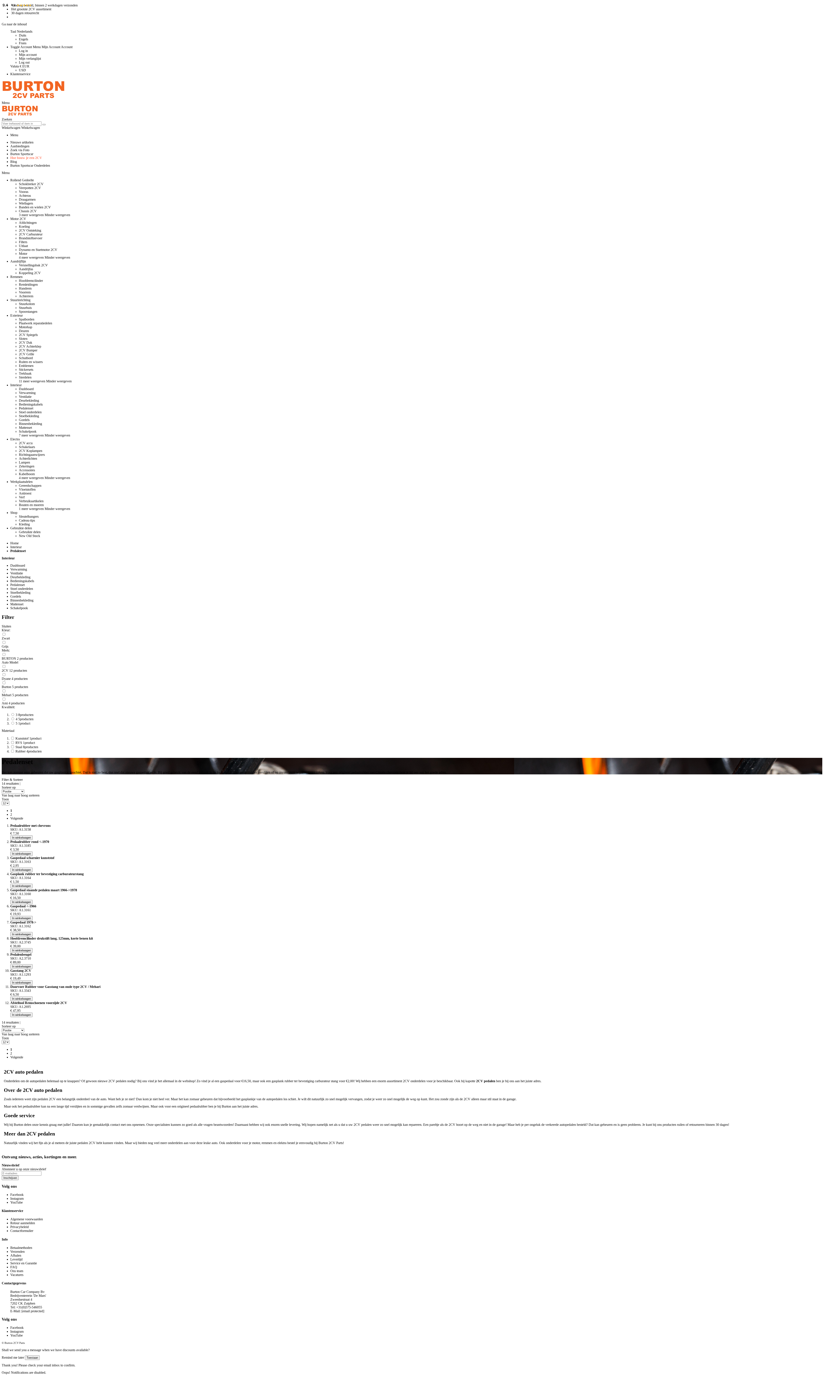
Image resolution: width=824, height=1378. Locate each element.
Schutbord (26, 358)
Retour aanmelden (22, 1223)
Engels (23, 39)
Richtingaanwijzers (32, 454)
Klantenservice (20, 74)
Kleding (24, 524)
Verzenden (17, 1251)
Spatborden (26, 319)
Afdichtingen (28, 222)
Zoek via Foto (19, 150)
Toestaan (32, 1357)
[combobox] (21, 123)
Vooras (23, 192)
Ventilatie (25, 396)
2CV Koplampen (30, 451)
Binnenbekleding (30, 424)
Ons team (16, 1271)
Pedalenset (26, 408)
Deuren (24, 331)
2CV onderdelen (414, 1081)
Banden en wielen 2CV (35, 207)
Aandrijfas (26, 269)
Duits (22, 35)
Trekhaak (25, 373)
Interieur (16, 547)
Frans (22, 43)
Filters (23, 242)
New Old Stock (29, 536)
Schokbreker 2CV (31, 184)
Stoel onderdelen (30, 412)
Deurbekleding (29, 400)
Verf (22, 497)
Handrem (25, 288)
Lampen (24, 462)
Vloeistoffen (27, 489)
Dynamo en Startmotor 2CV (38, 250)
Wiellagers (26, 203)
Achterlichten (28, 458)
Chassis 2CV (28, 211)
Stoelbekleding (29, 416)
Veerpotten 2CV (30, 188)
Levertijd (16, 1259)
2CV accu (26, 443)
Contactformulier (21, 1231)
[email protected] (32, 1311)
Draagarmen (27, 199)
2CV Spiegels (28, 335)
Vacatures (16, 1275)
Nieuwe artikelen (21, 142)
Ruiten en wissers (31, 362)
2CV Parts (336, 1143)
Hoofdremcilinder (31, 280)
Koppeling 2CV (30, 273)
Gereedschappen (30, 485)
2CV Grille (26, 354)
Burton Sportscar (21, 154)
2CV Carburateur (30, 234)
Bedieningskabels (31, 404)
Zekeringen (26, 466)
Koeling (24, 226)
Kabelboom (27, 474)
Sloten (23, 338)
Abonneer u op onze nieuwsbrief (24, 1169)
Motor (23, 253)
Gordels (24, 420)
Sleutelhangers (29, 516)
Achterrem (26, 296)
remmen (267, 1143)
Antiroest (25, 493)
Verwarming (27, 393)
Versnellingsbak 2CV (33, 265)
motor (256, 1143)
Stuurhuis (25, 308)
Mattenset (25, 427)
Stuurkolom (27, 304)
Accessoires (27, 470)
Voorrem (25, 292)
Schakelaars (27, 447)
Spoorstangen (28, 311)
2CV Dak (25, 342)
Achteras (25, 195)
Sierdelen (25, 377)
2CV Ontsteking (30, 230)
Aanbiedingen (19, 146)
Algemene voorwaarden (26, 1219)
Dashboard (26, 389)
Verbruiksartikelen (31, 501)
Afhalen (15, 1255)
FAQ (13, 1267)
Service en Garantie (23, 1263)
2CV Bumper (28, 350)
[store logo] (33, 99)
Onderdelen (12, 1081)
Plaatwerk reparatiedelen (35, 323)
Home (14, 543)
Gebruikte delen (30, 532)
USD (22, 70)
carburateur (322, 1081)
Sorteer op (9, 787)
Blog (13, 161)
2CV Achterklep (30, 346)
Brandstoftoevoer (30, 238)
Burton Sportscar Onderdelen (30, 165)
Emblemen (26, 366)
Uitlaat (23, 246)
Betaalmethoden (21, 1248)
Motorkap (25, 327)
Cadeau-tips (27, 520)
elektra (281, 1143)
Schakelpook (27, 431)
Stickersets (26, 369)
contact (115, 1124)
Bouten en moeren (31, 505)
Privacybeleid (19, 1227)
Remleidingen (28, 284)
